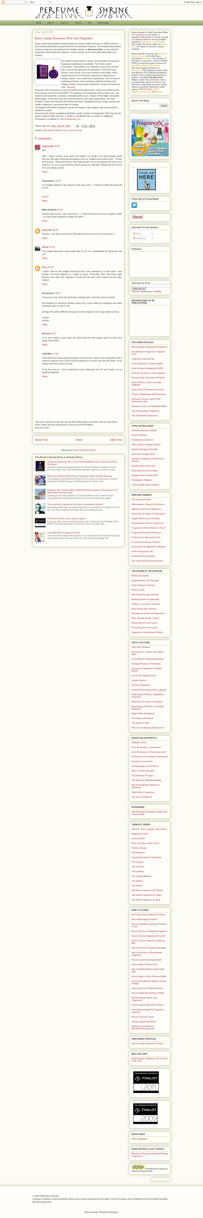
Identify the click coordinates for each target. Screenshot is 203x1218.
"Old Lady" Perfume (141, 647)
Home (79, 439)
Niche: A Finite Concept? (143, 771)
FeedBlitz (156, 291)
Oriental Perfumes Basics (143, 556)
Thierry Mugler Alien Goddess (145, 484)
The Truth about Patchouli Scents (147, 561)
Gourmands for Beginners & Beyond (149, 546)
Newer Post (41, 439)
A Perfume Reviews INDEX (144, 430)
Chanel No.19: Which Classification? (149, 514)
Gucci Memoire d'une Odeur (145, 470)
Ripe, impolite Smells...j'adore (145, 618)
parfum (45, 196)
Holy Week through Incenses (145, 594)
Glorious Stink (138, 590)
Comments (140, 238)
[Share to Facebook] (91, 126)
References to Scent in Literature (147, 701)
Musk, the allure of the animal (145, 843)
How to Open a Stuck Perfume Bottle (149, 976)
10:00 (50, 267)
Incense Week (138, 838)
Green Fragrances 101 (142, 551)
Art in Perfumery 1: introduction (146, 747)
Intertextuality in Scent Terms (145, 766)
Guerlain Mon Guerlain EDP (145, 475)
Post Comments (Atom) (85, 450)
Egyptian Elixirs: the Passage (145, 580)
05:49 (55, 230)
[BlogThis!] (85, 126)
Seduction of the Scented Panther (147, 632)
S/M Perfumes (138, 852)
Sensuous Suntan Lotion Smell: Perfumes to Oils (146, 400)
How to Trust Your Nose (143, 1017)
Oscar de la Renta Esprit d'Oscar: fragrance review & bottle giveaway (79, 476)
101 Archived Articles (141, 499)
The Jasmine (138, 866)
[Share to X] (88, 126)
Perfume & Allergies (141, 685)
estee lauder (48, 130)
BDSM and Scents (140, 575)
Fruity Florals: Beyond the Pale (146, 537)
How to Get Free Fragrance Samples (149, 948)
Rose (44, 267)
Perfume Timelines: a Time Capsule (148, 373)
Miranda (46, 333)
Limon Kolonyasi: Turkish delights (147, 363)
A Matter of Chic (139, 742)
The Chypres (138, 862)
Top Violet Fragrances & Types (146, 900)
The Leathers (138, 871)
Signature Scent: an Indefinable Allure (149, 406)
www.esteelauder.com (70, 119)
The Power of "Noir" (141, 723)
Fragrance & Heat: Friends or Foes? (149, 528)
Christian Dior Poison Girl (143, 466)
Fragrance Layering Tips (143, 359)
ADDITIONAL (103, 23)
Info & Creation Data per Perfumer (148, 1043)
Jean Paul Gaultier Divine (143, 454)
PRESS (78, 23)
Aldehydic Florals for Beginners (146, 509)
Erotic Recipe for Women (143, 585)
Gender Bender (139, 680)
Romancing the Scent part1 (144, 623)
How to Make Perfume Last (144, 964)
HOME (38, 23)
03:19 (58, 181)
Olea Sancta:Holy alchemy (144, 609)
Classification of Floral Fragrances (148, 523)
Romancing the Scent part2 (144, 627)
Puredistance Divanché (142, 440)
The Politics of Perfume (142, 718)
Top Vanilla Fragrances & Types (146, 895)
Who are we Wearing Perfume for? (148, 728)
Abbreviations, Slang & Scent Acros (148, 504)
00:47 (58, 293)
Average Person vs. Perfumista (146, 663)
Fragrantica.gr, (141, 34)
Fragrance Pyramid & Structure (146, 532)
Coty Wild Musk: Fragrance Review (63, 533)
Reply (44, 172)
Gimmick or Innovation (142, 761)
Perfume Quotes (139, 848)
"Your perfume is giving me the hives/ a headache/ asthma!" (75, 504)
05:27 (53, 333)
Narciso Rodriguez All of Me (145, 449)
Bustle (156, 80)
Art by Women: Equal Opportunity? (148, 659)
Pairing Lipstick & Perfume (144, 1021)
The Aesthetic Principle (142, 775)
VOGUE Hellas (146, 89)
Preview (135, 291)
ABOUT (50, 23)
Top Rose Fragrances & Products (147, 890)
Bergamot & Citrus (140, 834)
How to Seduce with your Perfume (147, 1005)
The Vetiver (137, 885)
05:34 (60, 209)
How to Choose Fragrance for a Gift (148, 936)
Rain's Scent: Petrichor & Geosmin (148, 389)
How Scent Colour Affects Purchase (148, 914)
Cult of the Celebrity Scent (144, 675)
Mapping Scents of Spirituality (145, 599)
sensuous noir (75, 130)
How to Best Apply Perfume (144, 919)
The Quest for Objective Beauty (146, 780)
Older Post (116, 439)
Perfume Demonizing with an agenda (149, 690)
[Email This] (82, 126)
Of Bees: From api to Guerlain (146, 604)
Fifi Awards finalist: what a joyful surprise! (66, 518)
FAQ (90, 23)
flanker (58, 130)
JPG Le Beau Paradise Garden (146, 444)
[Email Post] (77, 126)
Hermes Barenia (139, 435)
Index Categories (140, 1139)
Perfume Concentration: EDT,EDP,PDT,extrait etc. (143, 1027)
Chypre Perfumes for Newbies (146, 518)
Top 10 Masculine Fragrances (145, 411)
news (65, 130)
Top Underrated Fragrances (145, 415)
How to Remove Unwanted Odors (147, 988)
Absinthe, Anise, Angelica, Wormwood (149, 829)
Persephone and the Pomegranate (148, 613)
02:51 (57, 146)
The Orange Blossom (142, 876)
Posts (138, 233)
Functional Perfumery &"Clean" (146, 542)
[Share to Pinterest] (93, 126)
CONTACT (64, 23)
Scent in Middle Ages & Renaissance (149, 394)
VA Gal (45, 247)
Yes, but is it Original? (142, 797)
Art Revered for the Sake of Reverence (150, 756)
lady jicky (47, 230)
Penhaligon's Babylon (142, 480)
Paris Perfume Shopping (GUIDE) (147, 368)
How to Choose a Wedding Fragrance (149, 931)
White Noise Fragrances (143, 792)
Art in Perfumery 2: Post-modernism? (149, 752)
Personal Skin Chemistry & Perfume (148, 377)
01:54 (55, 354)
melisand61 (48, 146)
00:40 (52, 247)
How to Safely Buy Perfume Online (148, 993)
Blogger (114, 1212)
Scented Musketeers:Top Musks (147, 857)
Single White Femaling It (143, 713)
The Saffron (137, 881)
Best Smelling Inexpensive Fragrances (150, 347)
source (71, 87)
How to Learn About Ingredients (146, 960)
